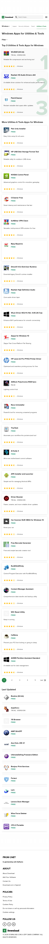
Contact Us (6, 881)
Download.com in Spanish (12, 885)
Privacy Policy (7, 897)
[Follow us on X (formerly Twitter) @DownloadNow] (9, 924)
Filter (4, 40)
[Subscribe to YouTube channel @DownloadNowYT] (13, 924)
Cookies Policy (8, 904)
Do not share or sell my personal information (18, 908)
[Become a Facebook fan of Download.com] (4, 924)
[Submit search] (16, 17)
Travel (33, 26)
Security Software (24, 26)
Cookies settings (8, 912)
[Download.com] (7, 17)
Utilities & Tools (41, 26)
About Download (8, 873)
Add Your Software (9, 877)
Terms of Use (7, 901)
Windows (5, 26)
